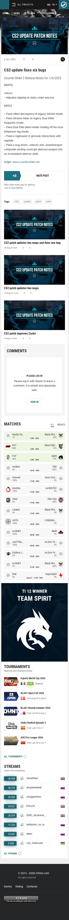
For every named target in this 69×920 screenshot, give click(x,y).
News (17, 13)
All (52, 424)
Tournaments (48, 13)
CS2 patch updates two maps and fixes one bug (32, 243)
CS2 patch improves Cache (20, 333)
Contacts (32, 887)
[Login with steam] (64, 4)
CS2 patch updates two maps (21, 288)
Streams (30, 13)
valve (48, 202)
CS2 (17, 202)
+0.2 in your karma (13, 188)
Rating (19, 887)
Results (61, 424)
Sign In (34, 401)
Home (6, 13)
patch (38, 202)
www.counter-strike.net (26, 162)
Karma (8, 887)
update (27, 202)
